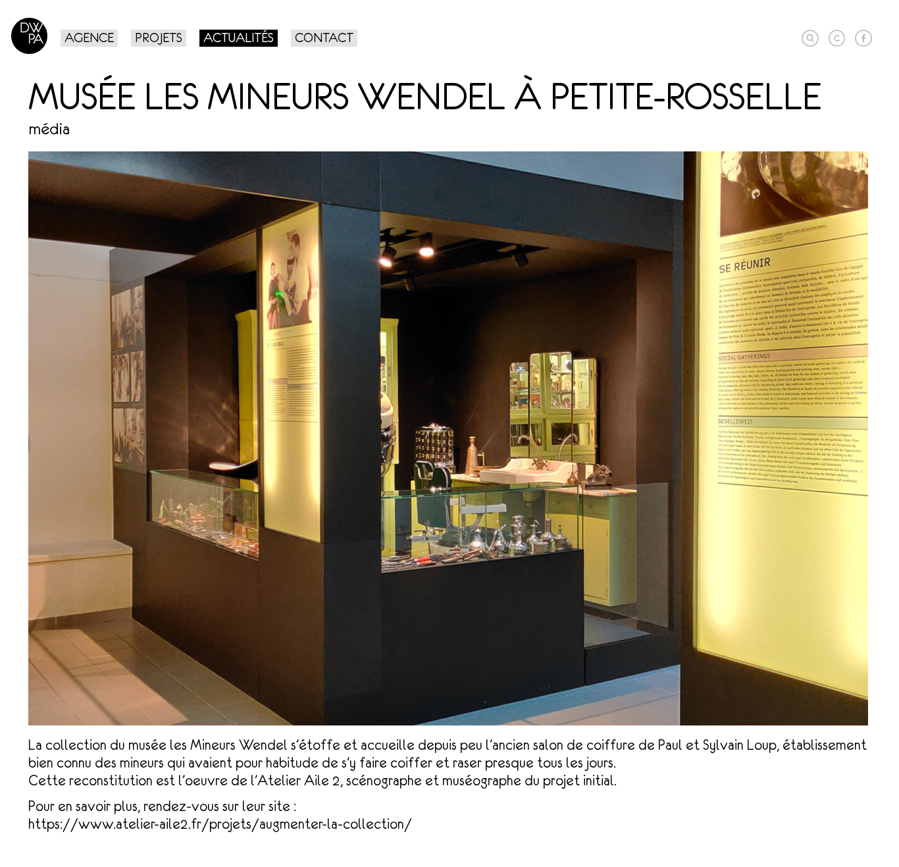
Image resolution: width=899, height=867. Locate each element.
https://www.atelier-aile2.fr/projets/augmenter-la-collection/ (220, 824)
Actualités (238, 37)
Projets (158, 37)
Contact (324, 37)
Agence (89, 37)
